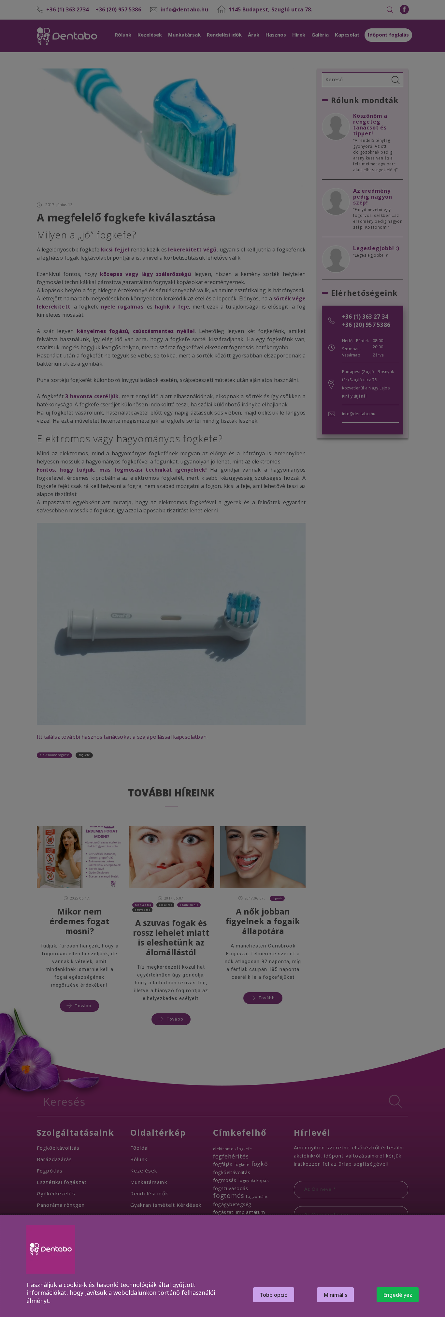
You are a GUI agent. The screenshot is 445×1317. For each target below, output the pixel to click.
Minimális (335, 1294)
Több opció (274, 1294)
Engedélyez (397, 1294)
